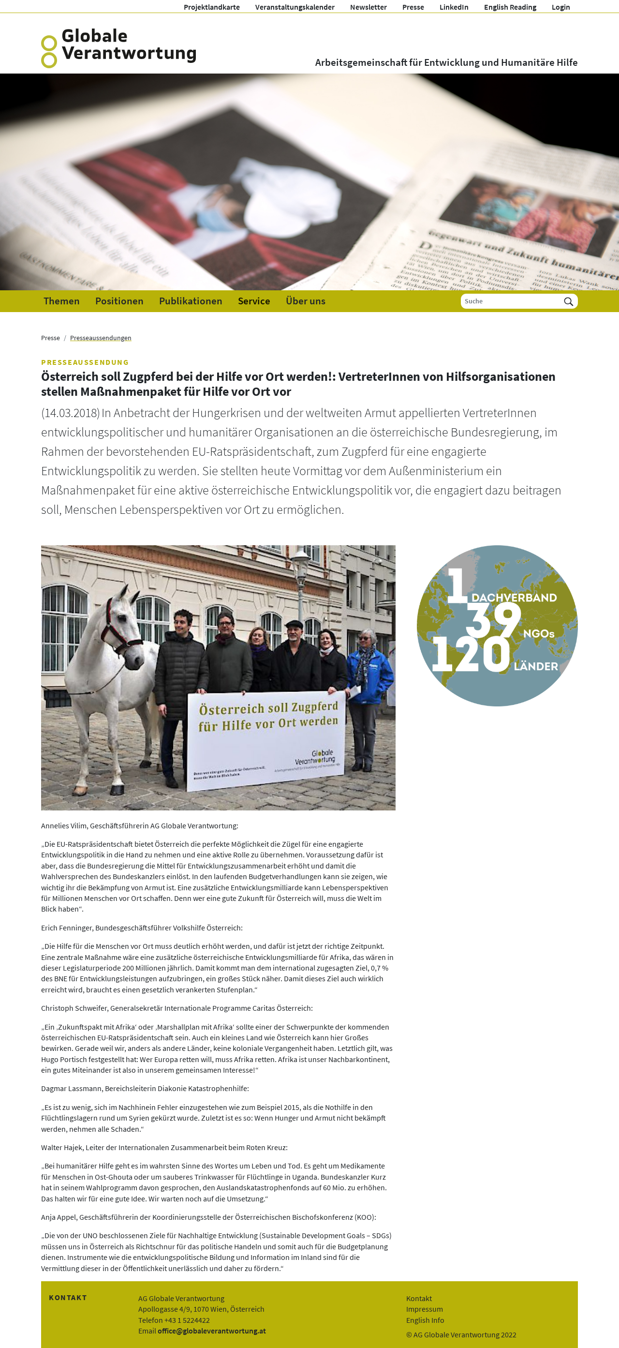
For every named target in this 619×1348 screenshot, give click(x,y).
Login (561, 7)
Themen (62, 301)
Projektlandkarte (212, 7)
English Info (425, 1320)
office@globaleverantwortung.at (212, 1330)
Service (254, 301)
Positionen (119, 301)
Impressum (424, 1309)
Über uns (305, 301)
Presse (413, 7)
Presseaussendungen (101, 337)
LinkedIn (454, 7)
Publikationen (190, 301)
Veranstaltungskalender (295, 7)
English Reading (510, 7)
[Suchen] (569, 301)
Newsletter (368, 7)
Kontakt (419, 1298)
